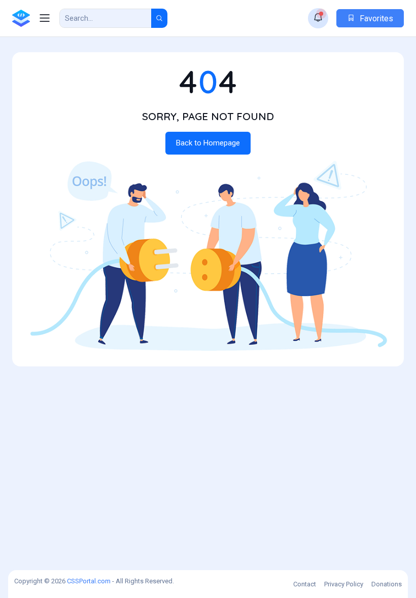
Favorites (375, 18)
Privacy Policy (343, 584)
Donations (386, 584)
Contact (304, 584)
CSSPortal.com (89, 581)
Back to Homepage (208, 142)
